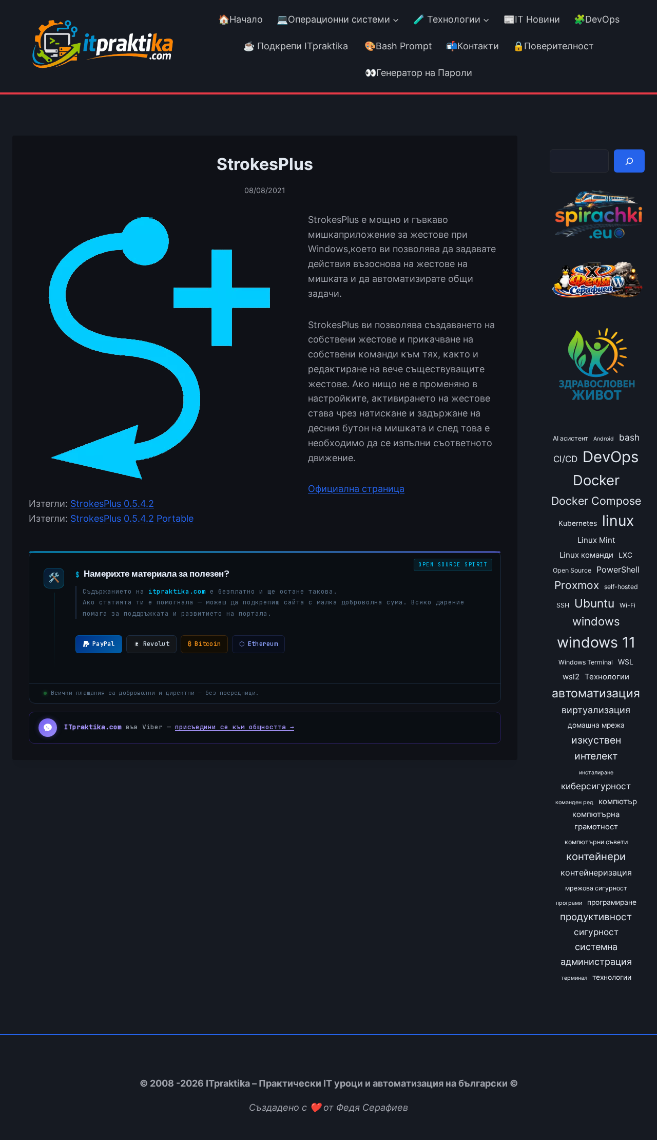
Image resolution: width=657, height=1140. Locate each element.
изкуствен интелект (596, 748)
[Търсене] (629, 161)
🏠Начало (240, 19)
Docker (596, 480)
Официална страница (356, 488)
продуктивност (596, 917)
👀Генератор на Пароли (418, 72)
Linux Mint (596, 540)
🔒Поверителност (553, 46)
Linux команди (586, 555)
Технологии (607, 676)
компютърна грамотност (596, 820)
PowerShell (618, 569)
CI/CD (565, 458)
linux (618, 520)
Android (603, 438)
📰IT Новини (532, 19)
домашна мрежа (596, 725)
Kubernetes (577, 523)
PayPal (103, 644)
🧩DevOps (597, 19)
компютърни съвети (596, 842)
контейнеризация (596, 872)
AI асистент (570, 438)
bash (629, 437)
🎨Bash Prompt (397, 46)
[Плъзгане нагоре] (631, 1108)
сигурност (596, 931)
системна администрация (596, 954)
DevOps (611, 457)
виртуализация (596, 710)
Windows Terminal (585, 662)
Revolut (156, 644)
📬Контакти (472, 46)
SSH (562, 605)
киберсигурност (596, 786)
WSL (625, 662)
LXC (625, 555)
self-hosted (621, 587)
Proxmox (576, 585)
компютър (617, 801)
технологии (611, 977)
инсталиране (596, 772)
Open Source (572, 570)
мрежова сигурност (596, 888)
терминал (574, 978)
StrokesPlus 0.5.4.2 (112, 503)
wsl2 (571, 676)
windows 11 (596, 642)
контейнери (596, 856)
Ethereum (258, 644)
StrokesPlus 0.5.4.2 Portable (132, 518)
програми (569, 903)
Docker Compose (596, 500)
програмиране (611, 902)
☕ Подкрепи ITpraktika (295, 46)
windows (596, 621)
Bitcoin (204, 644)
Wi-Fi (627, 605)
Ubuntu (594, 603)
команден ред (574, 802)
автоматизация (596, 693)
